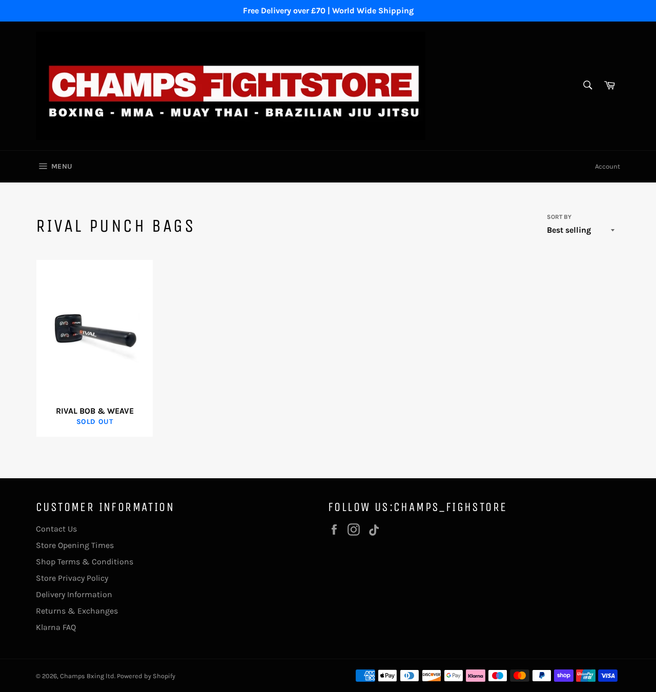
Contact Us (56, 529)
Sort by (559, 216)
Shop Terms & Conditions (84, 561)
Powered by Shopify (146, 676)
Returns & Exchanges (77, 611)
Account (607, 166)
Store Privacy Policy (72, 578)
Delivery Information (74, 594)
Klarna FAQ (56, 627)
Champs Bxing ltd (87, 676)
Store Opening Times (75, 545)
